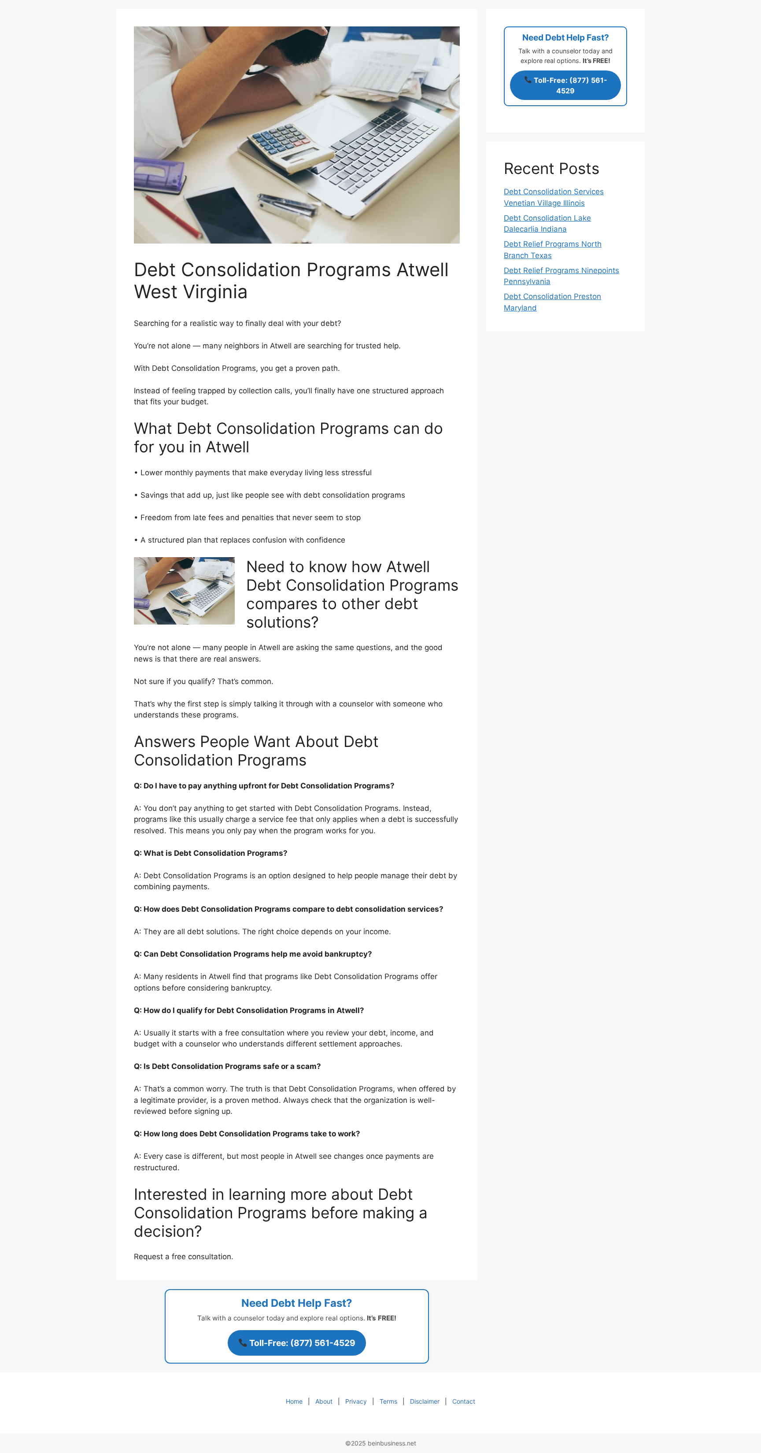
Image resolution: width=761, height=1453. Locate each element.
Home (294, 1401)
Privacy (356, 1401)
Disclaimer (425, 1401)
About (323, 1401)
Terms (388, 1401)
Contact (463, 1401)
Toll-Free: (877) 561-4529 (301, 1343)
